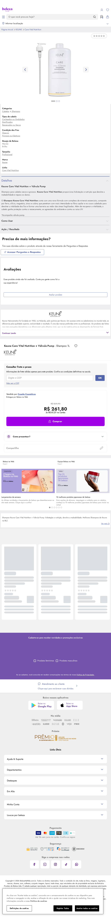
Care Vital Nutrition (33, 29)
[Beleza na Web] (7, 9)
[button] (55, 421)
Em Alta (11, 791)
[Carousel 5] (59, 507)
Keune (19, 29)
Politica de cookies (38, 901)
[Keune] (10, 354)
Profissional (7, 154)
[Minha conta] (102, 10)
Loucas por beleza (16, 815)
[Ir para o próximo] (86, 70)
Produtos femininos (45, 660)
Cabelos (5, 111)
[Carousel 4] (56, 507)
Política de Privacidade (85, 674)
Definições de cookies (19, 908)
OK (100, 378)
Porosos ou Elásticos (11, 135)
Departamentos (14, 770)
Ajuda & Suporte (15, 759)
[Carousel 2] (52, 507)
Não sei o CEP (12, 383)
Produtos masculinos (68, 660)
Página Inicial (7, 29)
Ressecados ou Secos (11, 125)
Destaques (12, 780)
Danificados (7, 122)
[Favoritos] (107, 10)
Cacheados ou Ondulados (13, 119)
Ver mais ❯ (105, 523)
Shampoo (16, 111)
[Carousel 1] (49, 507)
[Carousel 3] (54, 507)
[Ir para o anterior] (25, 70)
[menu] (3, 17)
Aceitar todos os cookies (87, 908)
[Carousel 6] (61, 507)
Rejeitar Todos (63, 908)
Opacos (5, 132)
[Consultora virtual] (102, 17)
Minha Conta (13, 804)
